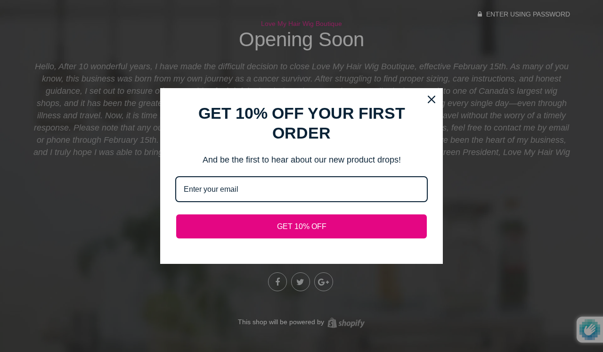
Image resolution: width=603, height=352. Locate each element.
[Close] (431, 99)
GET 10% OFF (301, 226)
